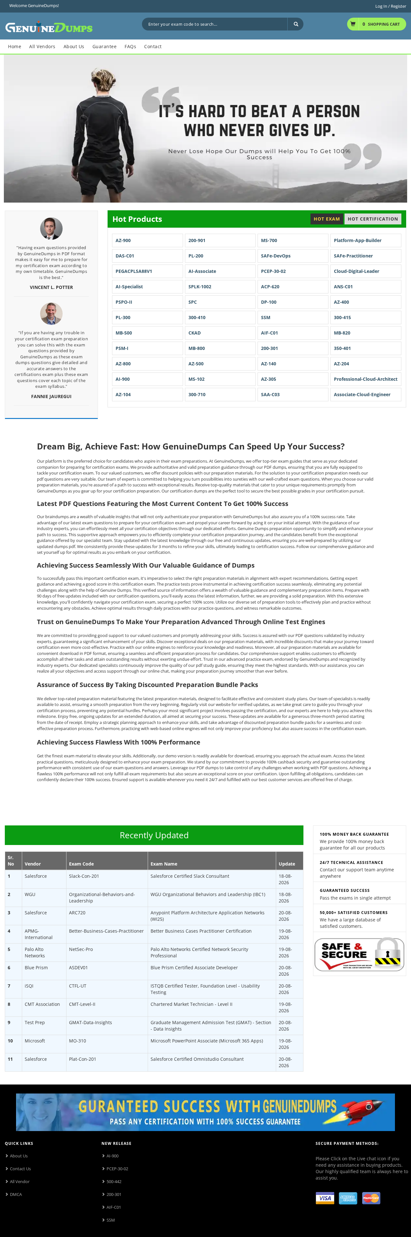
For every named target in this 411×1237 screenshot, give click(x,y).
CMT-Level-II (82, 1004)
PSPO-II (124, 302)
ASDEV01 (78, 967)
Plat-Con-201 (82, 1059)
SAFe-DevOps (276, 256)
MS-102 (196, 379)
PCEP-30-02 (273, 271)
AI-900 (123, 379)
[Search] (295, 24)
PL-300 (123, 317)
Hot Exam (327, 219)
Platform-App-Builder (357, 240)
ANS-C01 (343, 286)
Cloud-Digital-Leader (356, 271)
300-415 (342, 317)
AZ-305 (268, 379)
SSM (265, 317)
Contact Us (20, 1169)
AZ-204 (341, 364)
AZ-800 (123, 364)
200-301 (269, 348)
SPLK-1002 (199, 286)
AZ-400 (341, 302)
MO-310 (77, 1041)
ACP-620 (270, 286)
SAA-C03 (270, 394)
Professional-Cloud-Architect (366, 379)
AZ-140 (268, 364)
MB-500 (124, 333)
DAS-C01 (125, 256)
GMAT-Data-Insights (90, 1022)
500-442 (114, 1181)
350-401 (342, 348)
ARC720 (77, 913)
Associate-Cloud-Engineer (362, 394)
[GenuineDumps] (49, 25)
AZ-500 (196, 364)
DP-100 (268, 302)
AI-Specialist (129, 286)
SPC (192, 302)
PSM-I (122, 348)
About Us (19, 1156)
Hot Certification (373, 219)
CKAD (194, 333)
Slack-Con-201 (84, 876)
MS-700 (269, 240)
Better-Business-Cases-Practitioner (106, 931)
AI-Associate (202, 271)
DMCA (16, 1194)
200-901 (197, 240)
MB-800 (196, 348)
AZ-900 (123, 240)
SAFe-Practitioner (353, 256)
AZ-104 (123, 394)
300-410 (197, 317)
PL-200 (195, 256)
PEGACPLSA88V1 (134, 271)
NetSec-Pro (81, 949)
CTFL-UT (77, 986)
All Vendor (20, 1181)
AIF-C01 (269, 333)
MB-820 (342, 333)
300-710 (197, 394)
